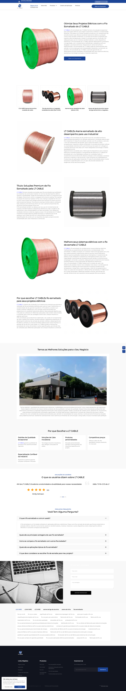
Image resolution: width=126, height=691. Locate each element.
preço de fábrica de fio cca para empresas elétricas (33, 632)
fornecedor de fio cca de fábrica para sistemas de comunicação (76, 635)
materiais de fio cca (94, 629)
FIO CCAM (42, 667)
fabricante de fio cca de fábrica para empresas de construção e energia (71, 632)
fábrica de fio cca (96, 617)
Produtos (52, 5)
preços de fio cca (82, 638)
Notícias (77, 5)
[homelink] (20, 6)
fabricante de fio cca (67, 617)
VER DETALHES (27, 96)
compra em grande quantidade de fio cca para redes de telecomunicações (78, 626)
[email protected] (26, 1)
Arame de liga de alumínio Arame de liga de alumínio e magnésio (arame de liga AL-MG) (98, 109)
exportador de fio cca (24, 620)
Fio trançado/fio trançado (55, 664)
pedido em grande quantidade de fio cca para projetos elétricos (36, 635)
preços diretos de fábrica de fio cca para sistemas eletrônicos (35, 626)
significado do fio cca (46, 614)
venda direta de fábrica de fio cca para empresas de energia (68, 629)
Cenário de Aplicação (66, 5)
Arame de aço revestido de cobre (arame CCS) (75, 109)
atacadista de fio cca (56, 620)
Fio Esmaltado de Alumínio (55, 674)
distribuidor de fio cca (67, 623)
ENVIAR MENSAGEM (81, 593)
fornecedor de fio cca (81, 617)
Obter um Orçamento (100, 6)
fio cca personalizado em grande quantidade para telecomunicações (38, 623)
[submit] (106, 2)
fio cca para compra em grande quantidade (30, 638)
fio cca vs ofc (21, 614)
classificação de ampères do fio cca (28, 617)
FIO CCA (42, 664)
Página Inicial (34, 5)
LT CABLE (67, 30)
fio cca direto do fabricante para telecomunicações (92, 623)
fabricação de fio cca (96, 638)
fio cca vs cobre (32, 614)
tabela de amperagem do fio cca (64, 614)
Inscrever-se (103, 669)
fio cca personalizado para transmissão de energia (32, 629)
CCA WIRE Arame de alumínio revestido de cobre (27, 109)
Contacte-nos (34, 7)
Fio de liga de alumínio (43, 673)
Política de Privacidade (51, 686)
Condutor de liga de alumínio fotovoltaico (56, 668)
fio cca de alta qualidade (40, 620)
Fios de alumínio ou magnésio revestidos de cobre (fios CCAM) (51, 109)
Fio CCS (42, 669)
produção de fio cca (71, 620)
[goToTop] (123, 351)
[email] (123, 347)
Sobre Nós (44, 5)
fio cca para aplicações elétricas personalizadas (60, 638)
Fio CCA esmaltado (53, 671)
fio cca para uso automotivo (49, 617)
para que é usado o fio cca (85, 614)
